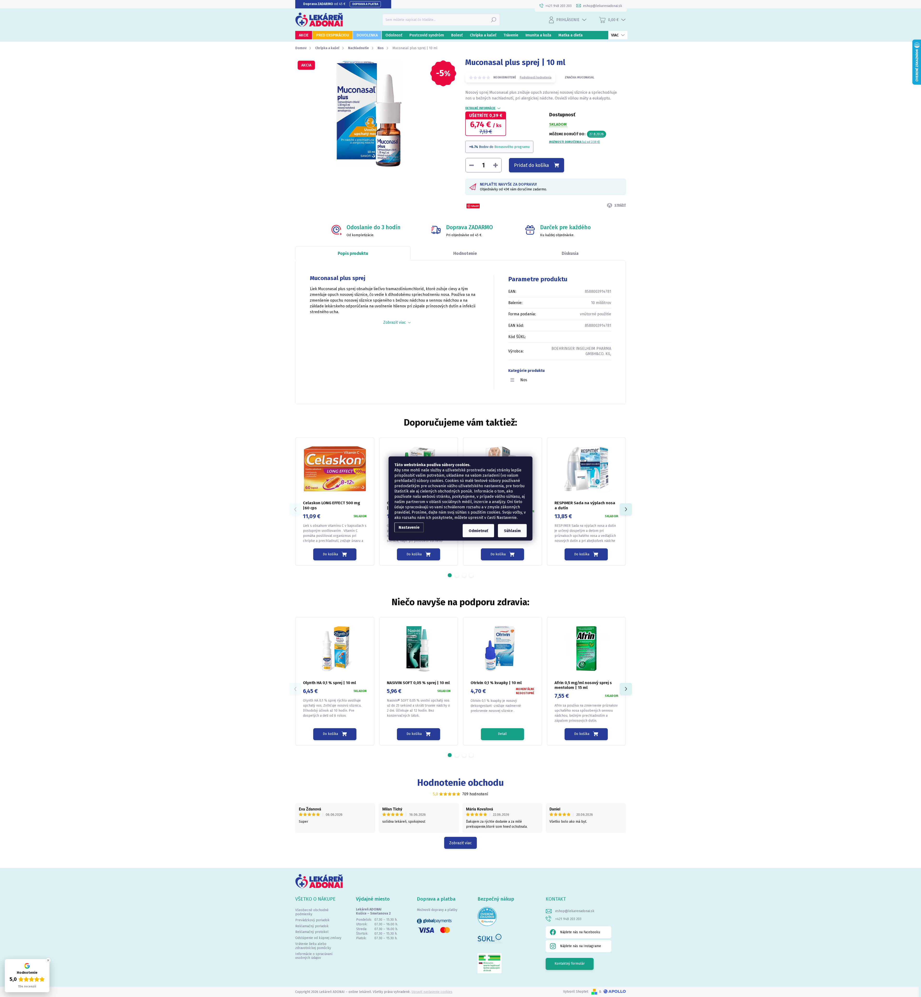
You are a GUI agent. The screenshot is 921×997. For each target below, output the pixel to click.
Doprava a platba (365, 4)
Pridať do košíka (531, 165)
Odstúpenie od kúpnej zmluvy (318, 938)
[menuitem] (303, 35)
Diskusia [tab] (570, 253)
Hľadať (493, 20)
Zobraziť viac (460, 843)
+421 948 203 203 (568, 919)
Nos (523, 380)
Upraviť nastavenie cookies (431, 992)
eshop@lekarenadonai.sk (574, 911)
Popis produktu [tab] (353, 253)
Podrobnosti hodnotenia (535, 77)
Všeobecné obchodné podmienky (312, 912)
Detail (502, 734)
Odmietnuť (478, 530)
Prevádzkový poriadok (312, 920)
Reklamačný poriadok (312, 926)
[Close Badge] (48, 960)
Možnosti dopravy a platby (437, 910)
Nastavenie (409, 527)
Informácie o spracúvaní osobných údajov (313, 956)
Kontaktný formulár (570, 964)
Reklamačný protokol (312, 932)
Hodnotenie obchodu (460, 782)
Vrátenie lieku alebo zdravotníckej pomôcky (313, 946)
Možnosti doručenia (574, 142)
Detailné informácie (480, 108)
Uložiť (475, 206)
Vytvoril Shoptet (575, 992)
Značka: (579, 77)
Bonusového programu (512, 147)
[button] (449, 575)
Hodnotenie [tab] (465, 253)
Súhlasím (512, 530)
